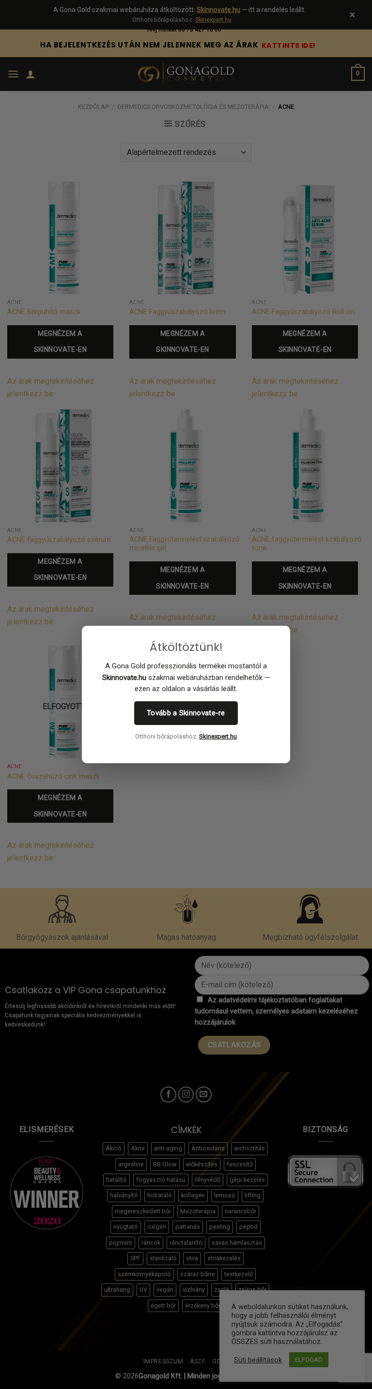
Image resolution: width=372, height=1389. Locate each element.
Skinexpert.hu (218, 736)
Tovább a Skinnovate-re (186, 713)
